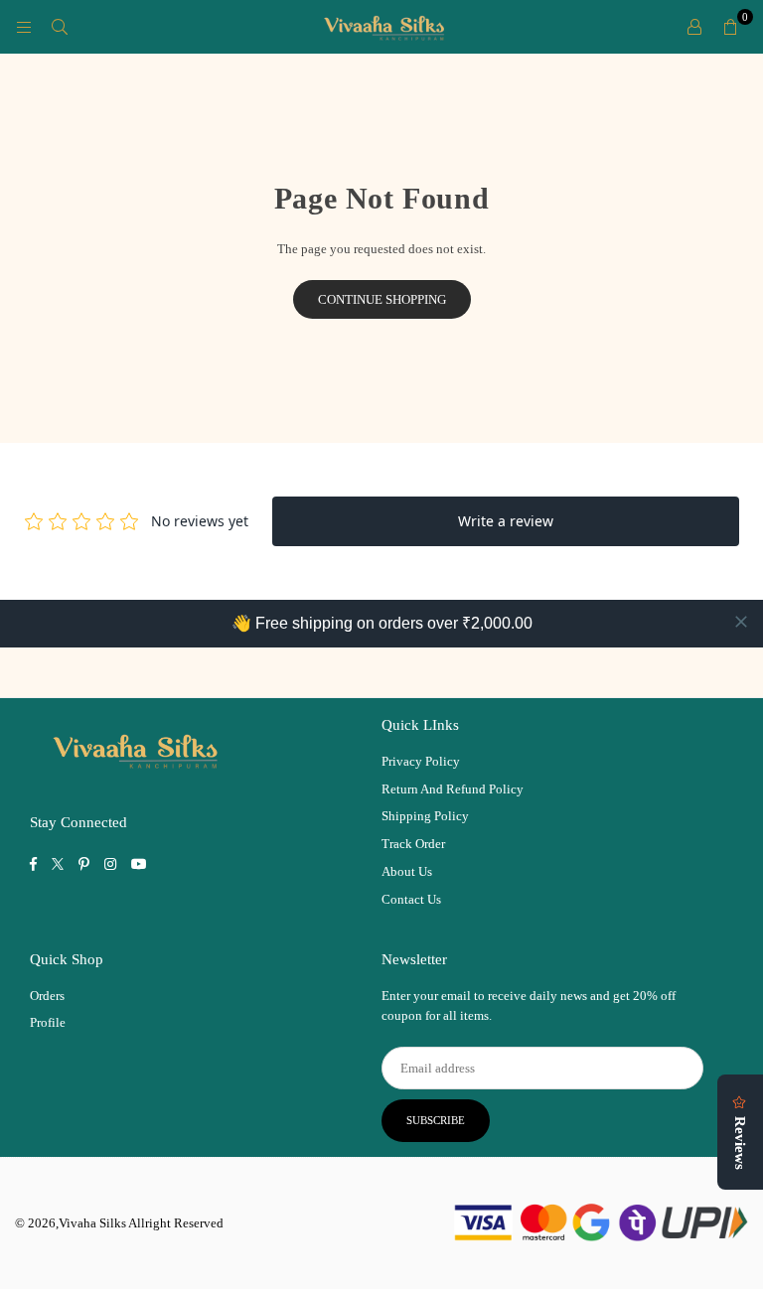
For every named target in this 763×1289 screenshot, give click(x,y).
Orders (47, 995)
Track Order (413, 843)
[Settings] (694, 27)
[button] (730, 27)
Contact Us (411, 899)
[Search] (59, 26)
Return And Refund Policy (453, 789)
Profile (48, 1022)
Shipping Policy (425, 815)
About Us (407, 871)
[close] (741, 622)
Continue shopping (382, 299)
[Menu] (24, 26)
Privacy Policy (421, 761)
